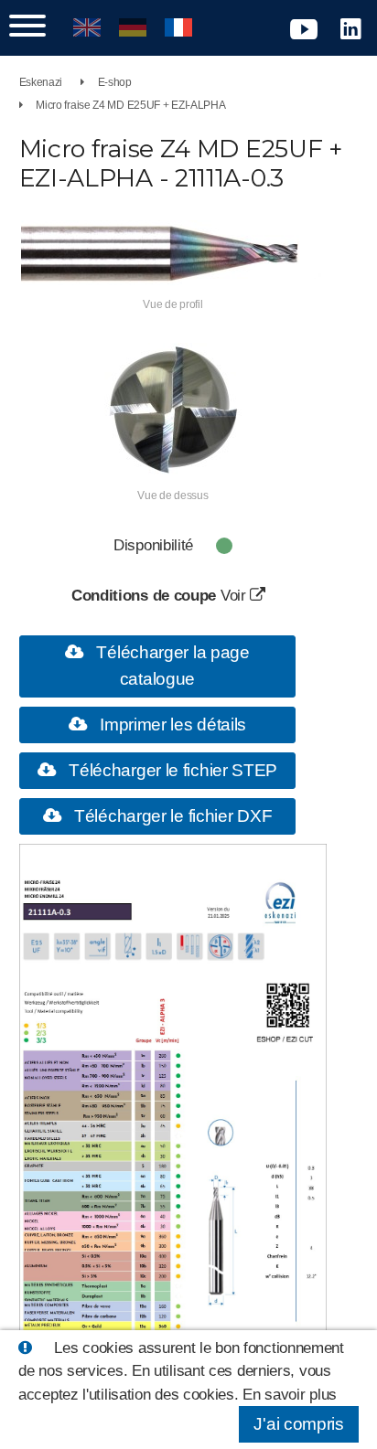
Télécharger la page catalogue (171, 665)
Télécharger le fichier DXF (171, 816)
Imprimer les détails (170, 724)
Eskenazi (41, 82)
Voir (236, 595)
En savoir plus (289, 1394)
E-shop (115, 82)
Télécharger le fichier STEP (171, 770)
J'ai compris (298, 1423)
